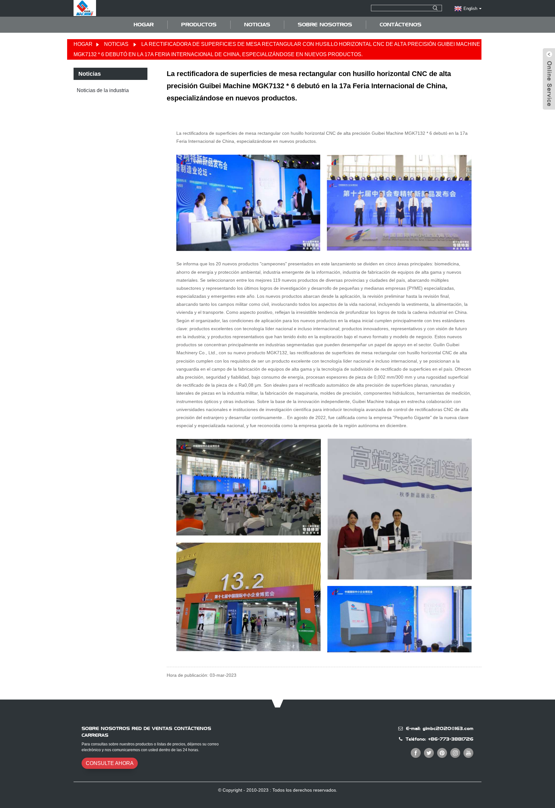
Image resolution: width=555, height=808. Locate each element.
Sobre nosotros (325, 24)
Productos (198, 24)
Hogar (144, 24)
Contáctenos (400, 24)
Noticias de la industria (103, 90)
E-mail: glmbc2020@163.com (439, 728)
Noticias (257, 24)
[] (435, 8)
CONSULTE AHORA (110, 763)
